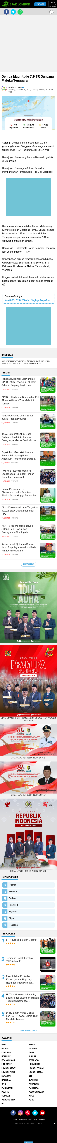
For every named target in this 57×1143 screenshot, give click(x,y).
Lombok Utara (36, 1072)
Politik (5, 1092)
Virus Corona (8, 1100)
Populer (40, 4)
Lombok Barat (9, 1068)
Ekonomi (13, 891)
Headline (13, 925)
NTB (30, 1076)
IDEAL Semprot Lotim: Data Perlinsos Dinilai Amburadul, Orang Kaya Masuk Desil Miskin (19, 437)
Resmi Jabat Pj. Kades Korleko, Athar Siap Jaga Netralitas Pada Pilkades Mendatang (19, 547)
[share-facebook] (6, 12)
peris (31, 1100)
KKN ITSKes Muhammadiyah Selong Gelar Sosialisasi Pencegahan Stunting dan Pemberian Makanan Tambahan (19, 529)
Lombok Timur (9, 1072)
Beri (4, 1044)
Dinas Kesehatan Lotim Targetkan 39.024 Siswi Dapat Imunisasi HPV (20, 510)
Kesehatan (34, 1060)
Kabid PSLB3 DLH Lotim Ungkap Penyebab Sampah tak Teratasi (28, 300)
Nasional (6, 1080)
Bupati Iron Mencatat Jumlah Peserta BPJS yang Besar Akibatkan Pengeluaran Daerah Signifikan (18, 455)
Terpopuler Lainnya (28, 1031)
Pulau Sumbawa (36, 1092)
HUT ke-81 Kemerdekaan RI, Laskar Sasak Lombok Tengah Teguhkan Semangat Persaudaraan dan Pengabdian (18, 474)
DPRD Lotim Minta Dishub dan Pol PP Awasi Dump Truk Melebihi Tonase (20, 400)
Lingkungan (34, 1064)
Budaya (12, 898)
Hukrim (12, 885)
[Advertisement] (28, 43)
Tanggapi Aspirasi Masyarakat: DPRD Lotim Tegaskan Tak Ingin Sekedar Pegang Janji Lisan (19, 382)
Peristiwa (33, 1088)
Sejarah (13, 911)
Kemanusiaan (8, 1060)
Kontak (42, 1120)
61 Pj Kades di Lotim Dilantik (21, 939)
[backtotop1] (54, 1123)
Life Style (7, 1064)
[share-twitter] (13, 12)
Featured (13, 905)
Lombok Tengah (36, 1068)
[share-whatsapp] (20, 12)
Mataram (6, 1076)
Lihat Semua (28, 564)
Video (31, 1096)
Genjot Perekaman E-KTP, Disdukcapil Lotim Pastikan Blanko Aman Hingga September (19, 492)
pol (3, 1103)
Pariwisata (34, 1084)
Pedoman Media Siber (28, 1120)
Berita (32, 1044)
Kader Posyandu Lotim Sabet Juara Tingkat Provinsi (17, 417)
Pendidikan (7, 1088)
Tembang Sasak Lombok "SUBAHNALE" (19, 960)
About (14, 1120)
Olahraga (33, 1080)
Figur (11, 918)
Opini (4, 1084)
